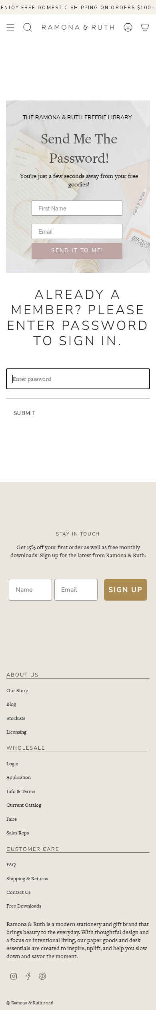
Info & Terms (20, 791)
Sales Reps (17, 832)
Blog (11, 704)
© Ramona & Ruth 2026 (29, 1003)
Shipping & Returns (27, 878)
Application (18, 777)
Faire (11, 819)
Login (12, 763)
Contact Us (18, 892)
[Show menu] (10, 27)
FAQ (11, 864)
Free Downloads (23, 906)
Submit (25, 413)
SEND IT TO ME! (77, 251)
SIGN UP (125, 590)
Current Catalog (23, 805)
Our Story (17, 690)
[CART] (144, 27)
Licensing (16, 732)
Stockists (15, 718)
